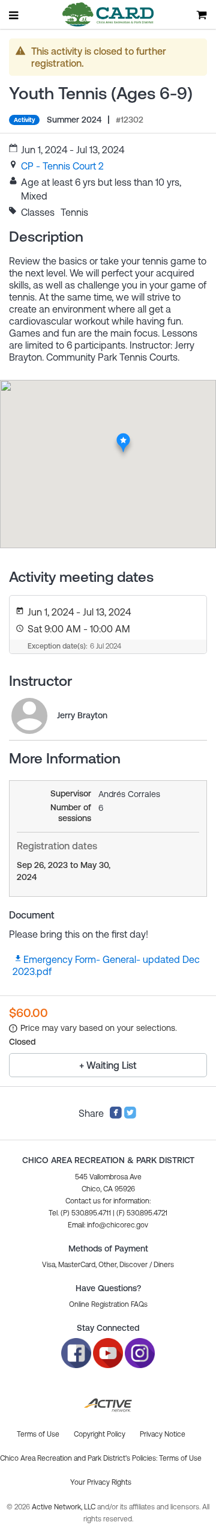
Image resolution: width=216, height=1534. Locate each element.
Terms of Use (180, 1458)
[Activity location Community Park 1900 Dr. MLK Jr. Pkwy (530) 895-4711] (123, 436)
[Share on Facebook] (116, 1115)
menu (14, 15)
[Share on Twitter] (130, 1115)
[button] (108, 1225)
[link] (62, 165)
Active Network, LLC (64, 1507)
